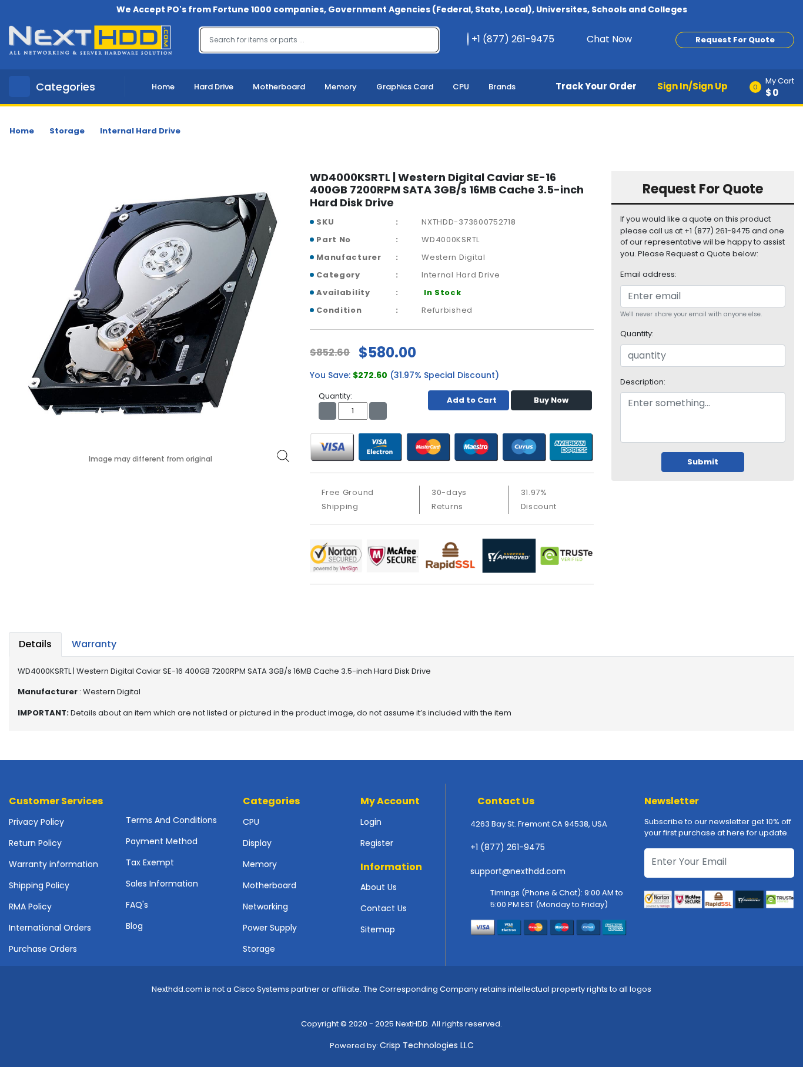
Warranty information (53, 864)
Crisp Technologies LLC (427, 1045)
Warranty (94, 644)
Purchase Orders (43, 949)
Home (163, 86)
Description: (642, 381)
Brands (502, 86)
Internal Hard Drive (140, 130)
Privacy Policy (36, 822)
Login (371, 822)
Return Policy (35, 843)
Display (257, 843)
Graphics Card (404, 86)
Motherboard (279, 86)
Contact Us (383, 908)
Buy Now (551, 400)
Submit (702, 461)
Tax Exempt (150, 862)
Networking (265, 906)
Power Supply (270, 928)
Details (35, 644)
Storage (67, 130)
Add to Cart (472, 400)
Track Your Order (596, 86)
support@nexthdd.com (518, 871)
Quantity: (637, 333)
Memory (340, 86)
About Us (378, 887)
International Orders (50, 928)
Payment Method (162, 841)
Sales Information (162, 883)
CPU (461, 86)
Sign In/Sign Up (692, 86)
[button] (775, 87)
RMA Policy (30, 906)
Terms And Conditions (171, 820)
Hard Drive (213, 86)
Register (376, 843)
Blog (134, 926)
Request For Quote (735, 39)
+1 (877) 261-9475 (507, 847)
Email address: (648, 274)
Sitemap (377, 929)
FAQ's (137, 905)
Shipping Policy (39, 885)
